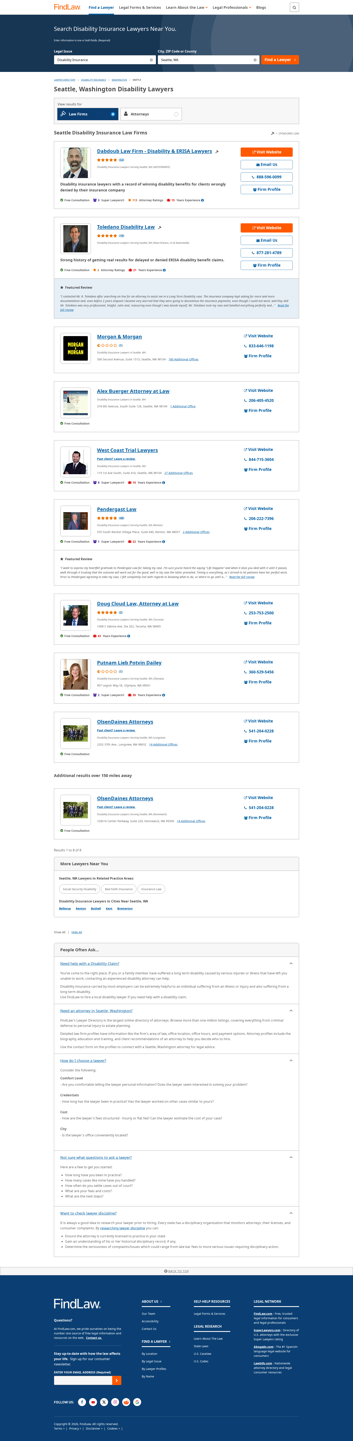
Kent (109, 908)
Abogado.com (264, 1347)
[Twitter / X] (104, 1402)
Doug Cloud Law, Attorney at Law (138, 603)
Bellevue (65, 908)
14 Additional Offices (163, 744)
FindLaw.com (263, 1314)
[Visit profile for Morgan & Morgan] (75, 348)
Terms (58, 1428)
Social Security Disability (79, 889)
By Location (149, 1354)
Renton (81, 908)
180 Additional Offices (184, 359)
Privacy (74, 1428)
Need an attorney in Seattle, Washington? (96, 1010)
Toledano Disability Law (126, 226)
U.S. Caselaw (202, 1354)
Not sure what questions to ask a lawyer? (96, 1157)
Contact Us (149, 1329)
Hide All (76, 932)
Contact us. (94, 1338)
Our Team (148, 1314)
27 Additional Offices (178, 473)
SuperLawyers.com (267, 1330)
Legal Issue (63, 51)
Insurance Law (151, 889)
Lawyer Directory (64, 79)
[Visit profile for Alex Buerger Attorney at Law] (75, 403)
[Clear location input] (255, 59)
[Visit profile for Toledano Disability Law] (75, 239)
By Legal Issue (151, 1361)
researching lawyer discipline (122, 1228)
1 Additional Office (182, 406)
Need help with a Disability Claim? (89, 963)
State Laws (201, 1346)
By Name (148, 1376)
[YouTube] (93, 1402)
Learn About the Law (208, 1338)
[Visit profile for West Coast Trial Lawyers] (75, 462)
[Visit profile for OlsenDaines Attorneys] (75, 733)
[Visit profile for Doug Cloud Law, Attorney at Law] (75, 615)
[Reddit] (126, 1402)
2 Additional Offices (196, 532)
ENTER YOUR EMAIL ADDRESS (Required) (82, 1372)
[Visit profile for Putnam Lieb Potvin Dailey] (75, 674)
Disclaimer (93, 1428)
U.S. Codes (201, 1361)
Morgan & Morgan (119, 336)
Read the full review (242, 577)
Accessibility (150, 1321)
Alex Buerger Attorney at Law (133, 391)
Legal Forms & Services (209, 1314)
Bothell (96, 908)
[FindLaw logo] (69, 7)
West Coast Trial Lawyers (127, 450)
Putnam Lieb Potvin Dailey (129, 662)
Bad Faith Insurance (119, 889)
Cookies (112, 1428)
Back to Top (178, 1271)
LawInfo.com (263, 1363)
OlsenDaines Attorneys (125, 721)
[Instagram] (115, 1402)
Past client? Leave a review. (116, 459)
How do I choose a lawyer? (83, 1060)
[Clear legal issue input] (151, 59)
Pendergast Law (116, 509)
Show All (60, 932)
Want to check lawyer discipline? (88, 1213)
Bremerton (125, 908)
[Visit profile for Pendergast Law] (75, 521)
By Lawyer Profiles (154, 1369)
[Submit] (116, 1380)
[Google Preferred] (137, 1402)
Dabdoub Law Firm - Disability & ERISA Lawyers (154, 151)
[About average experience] (202, 200)
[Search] (294, 7)
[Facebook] (82, 1402)
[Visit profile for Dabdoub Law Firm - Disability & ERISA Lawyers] (75, 163)
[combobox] (105, 59)
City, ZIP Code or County (177, 51)
